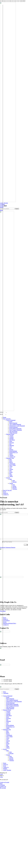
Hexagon (11, 442)
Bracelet (14, 482)
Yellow (11, 476)
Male (10, 479)
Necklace (14, 489)
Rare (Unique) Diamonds (15, 430)
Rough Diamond (13, 427)
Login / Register (7, 770)
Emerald (11, 438)
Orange (11, 469)
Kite (10, 444)
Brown (11, 462)
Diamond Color (10, 458)
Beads (10, 421)
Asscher (11, 435)
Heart (10, 441)
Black (10, 461)
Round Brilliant (13, 451)
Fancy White (12, 465)
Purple (11, 472)
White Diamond (13, 432)
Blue (10, 459)
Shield (10, 454)
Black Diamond (13, 423)
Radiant (11, 449)
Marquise (11, 445)
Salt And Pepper (13, 431)
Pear (10, 448)
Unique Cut (12, 456)
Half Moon (12, 439)
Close (1, 774)
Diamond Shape (10, 434)
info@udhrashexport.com (6, 663)
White (10, 475)
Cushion (11, 437)
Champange (12, 463)
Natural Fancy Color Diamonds (17, 425)
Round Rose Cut (13, 452)
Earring (14, 486)
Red (10, 473)
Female (11, 483)
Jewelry (8, 477)
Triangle (11, 455)
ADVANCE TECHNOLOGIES (8, 685)
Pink (10, 470)
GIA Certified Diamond (15, 424)
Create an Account (4, 782)
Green (10, 466)
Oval (10, 447)
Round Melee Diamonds (15, 428)
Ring (13, 480)
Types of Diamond (10, 420)
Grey (10, 468)
